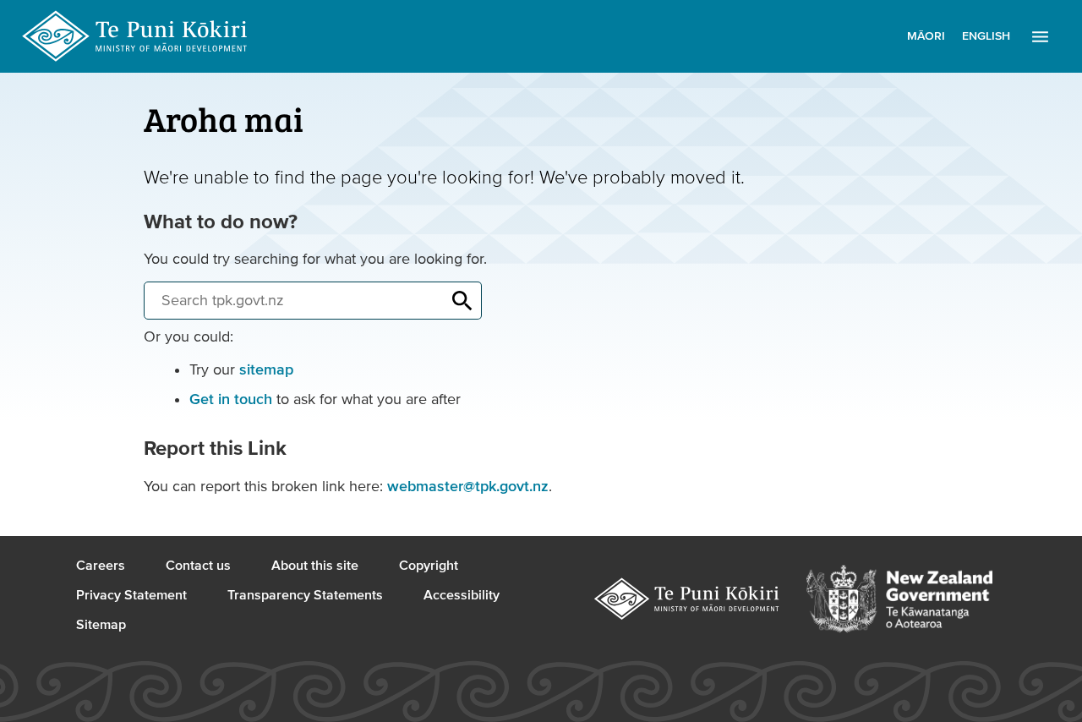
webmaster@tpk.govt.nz (468, 486)
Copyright (428, 565)
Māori (926, 36)
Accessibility (462, 595)
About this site (314, 565)
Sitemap (101, 624)
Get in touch (230, 399)
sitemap (266, 370)
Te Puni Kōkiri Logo (135, 36)
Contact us (198, 565)
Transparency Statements (305, 595)
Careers (100, 565)
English (986, 36)
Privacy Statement (131, 595)
